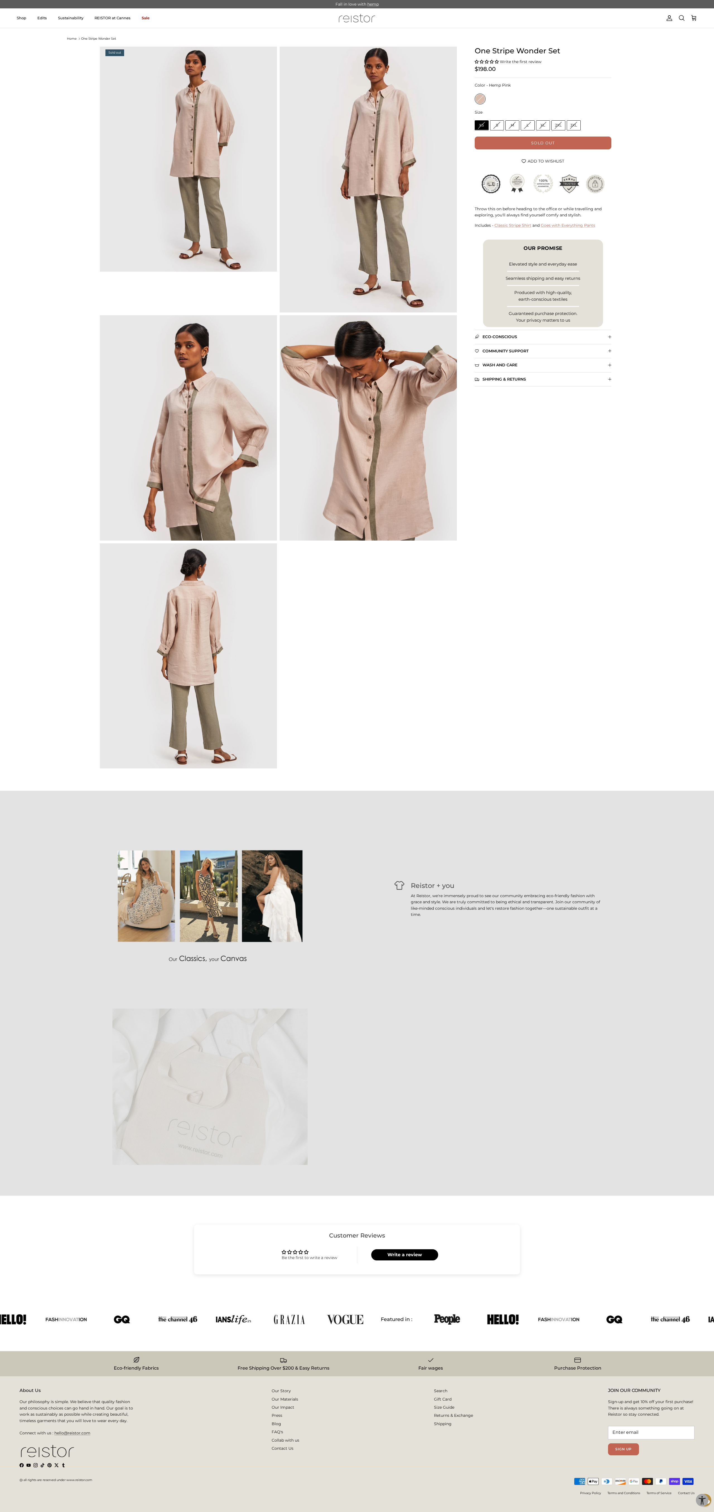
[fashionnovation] (23, 1319)
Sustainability (70, 18)
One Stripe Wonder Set (98, 38)
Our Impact (283, 1407)
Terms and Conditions (623, 1493)
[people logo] (404, 1319)
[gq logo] (79, 1319)
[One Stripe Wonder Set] (188, 159)
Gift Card (443, 1399)
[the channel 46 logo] (134, 1319)
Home (72, 38)
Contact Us (282, 1448)
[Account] (668, 18)
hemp (373, 4)
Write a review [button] (404, 1254)
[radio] (480, 98)
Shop (21, 18)
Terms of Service (659, 1493)
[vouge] (302, 1319)
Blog (276, 1423)
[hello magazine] (460, 1319)
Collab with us (285, 1440)
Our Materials (285, 1399)
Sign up (623, 1449)
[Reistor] (357, 18)
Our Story (281, 1390)
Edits (42, 18)
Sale (145, 18)
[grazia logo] (246, 1319)
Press (277, 1415)
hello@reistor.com (72, 1432)
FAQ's (277, 1431)
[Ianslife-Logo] (190, 1319)
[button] (487, 61)
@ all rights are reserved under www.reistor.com (56, 1480)
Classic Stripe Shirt (513, 225)
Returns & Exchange (453, 1415)
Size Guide (444, 1407)
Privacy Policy (590, 1493)
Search (440, 1390)
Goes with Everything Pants (568, 225)
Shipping (443, 1423)
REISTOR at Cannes (113, 18)
